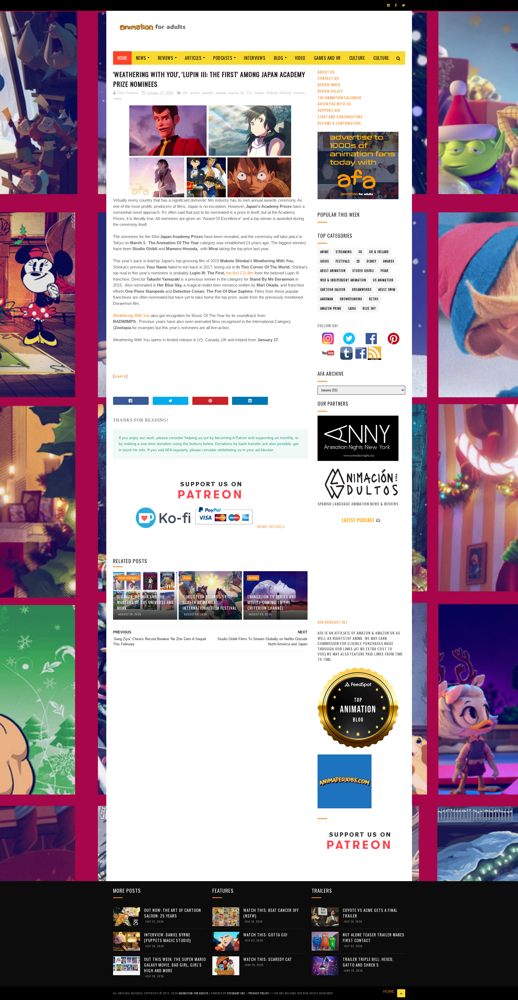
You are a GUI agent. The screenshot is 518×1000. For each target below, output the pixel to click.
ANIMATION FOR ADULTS (194, 993)
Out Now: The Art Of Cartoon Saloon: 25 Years (172, 913)
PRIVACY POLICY (259, 993)
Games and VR (327, 58)
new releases (128, 578)
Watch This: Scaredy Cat (267, 959)
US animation (383, 280)
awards (207, 93)
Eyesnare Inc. (237, 993)
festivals (343, 261)
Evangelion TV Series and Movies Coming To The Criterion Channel (271, 602)
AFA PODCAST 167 (332, 622)
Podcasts (222, 58)
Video (300, 58)
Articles (193, 58)
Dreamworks (362, 289)
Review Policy (330, 91)
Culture (357, 58)
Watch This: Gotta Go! (265, 934)
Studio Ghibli (363, 270)
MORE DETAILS (271, 527)
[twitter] (403, 5)
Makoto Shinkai (279, 93)
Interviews (254, 58)
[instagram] (388, 5)
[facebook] (396, 5)
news (118, 98)
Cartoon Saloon (332, 289)
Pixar (384, 270)
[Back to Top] (401, 993)
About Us (326, 72)
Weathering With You (132, 315)
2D (185, 93)
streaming (344, 252)
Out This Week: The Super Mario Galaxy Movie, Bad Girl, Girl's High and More (175, 964)
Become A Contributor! (339, 123)
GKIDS (324, 261)
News (141, 58)
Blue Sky (369, 308)
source (120, 376)
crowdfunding (351, 299)
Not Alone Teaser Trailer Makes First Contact (373, 937)
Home (122, 58)
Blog (278, 58)
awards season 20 (230, 93)
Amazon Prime (331, 308)
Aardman (326, 299)
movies (299, 93)
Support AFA (329, 110)
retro (374, 299)
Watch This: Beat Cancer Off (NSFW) (271, 913)
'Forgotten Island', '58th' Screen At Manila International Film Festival (210, 602)
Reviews (165, 58)
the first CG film (240, 273)
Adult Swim (387, 289)
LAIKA (352, 308)
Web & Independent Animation (343, 280)
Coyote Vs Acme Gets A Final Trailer (370, 913)
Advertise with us (334, 103)
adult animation (333, 270)
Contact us (328, 78)
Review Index (329, 84)
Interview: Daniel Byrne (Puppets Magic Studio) (167, 937)
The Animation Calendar (339, 97)
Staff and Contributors (340, 116)
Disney (371, 261)
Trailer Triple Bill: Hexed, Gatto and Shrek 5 (368, 962)
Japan (259, 93)
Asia (186, 578)
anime (194, 93)
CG (249, 93)
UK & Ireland (379, 252)
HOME (388, 991)
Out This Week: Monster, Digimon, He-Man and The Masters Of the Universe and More (145, 599)
